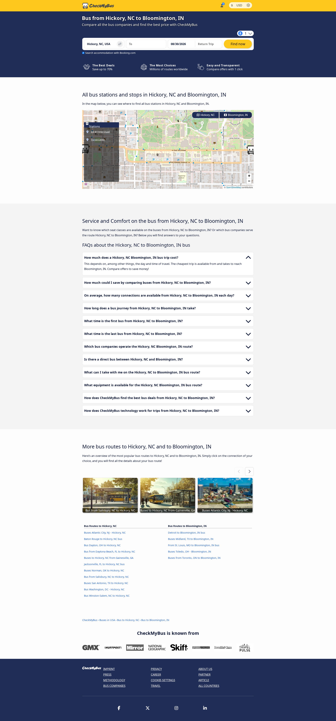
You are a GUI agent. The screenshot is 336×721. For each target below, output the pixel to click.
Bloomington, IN (237, 115)
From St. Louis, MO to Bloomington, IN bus (193, 545)
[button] (251, 150)
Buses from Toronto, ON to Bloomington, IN (194, 557)
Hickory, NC (207, 115)
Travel (155, 686)
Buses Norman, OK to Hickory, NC (104, 570)
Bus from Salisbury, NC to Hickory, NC (106, 576)
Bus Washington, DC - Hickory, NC (104, 589)
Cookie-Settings (163, 680)
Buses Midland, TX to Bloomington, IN (190, 539)
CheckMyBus (89, 620)
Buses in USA (107, 620)
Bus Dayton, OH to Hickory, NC (102, 545)
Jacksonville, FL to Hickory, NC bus (104, 564)
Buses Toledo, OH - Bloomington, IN (189, 551)
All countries (208, 686)
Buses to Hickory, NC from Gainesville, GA (108, 557)
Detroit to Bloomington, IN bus (186, 532)
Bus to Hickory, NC (128, 620)
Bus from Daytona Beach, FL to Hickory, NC (109, 551)
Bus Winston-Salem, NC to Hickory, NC (107, 595)
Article (203, 680)
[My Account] (222, 5)
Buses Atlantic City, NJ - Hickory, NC (105, 532)
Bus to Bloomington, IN (155, 620)
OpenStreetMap (233, 187)
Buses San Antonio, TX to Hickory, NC (106, 583)
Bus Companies (114, 686)
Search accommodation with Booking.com (110, 52)
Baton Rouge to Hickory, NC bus (103, 539)
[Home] (98, 6)
